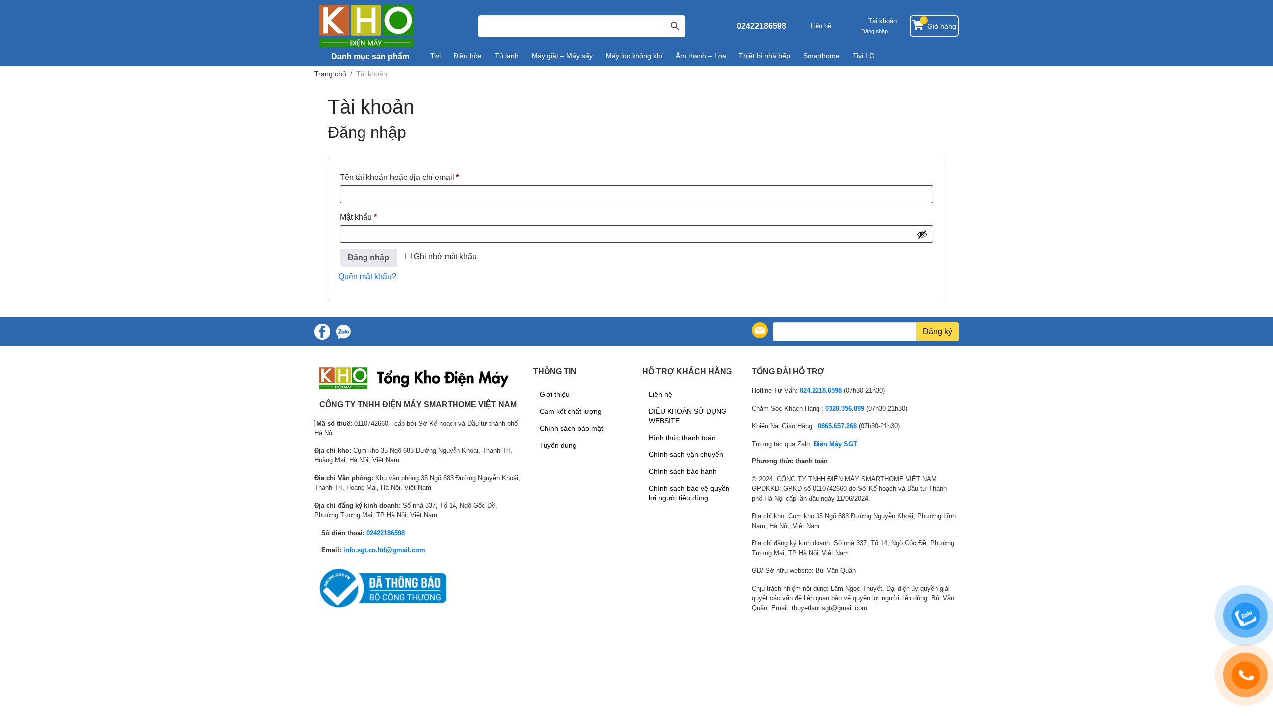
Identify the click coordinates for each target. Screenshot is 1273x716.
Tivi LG (864, 56)
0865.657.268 (837, 426)
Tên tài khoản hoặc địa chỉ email (408, 179)
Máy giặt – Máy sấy (562, 56)
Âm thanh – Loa (701, 56)
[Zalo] (343, 332)
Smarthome (821, 56)
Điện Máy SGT (835, 444)
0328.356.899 (844, 408)
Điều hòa (468, 56)
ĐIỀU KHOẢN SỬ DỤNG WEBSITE (688, 416)
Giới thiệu (555, 394)
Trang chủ (330, 74)
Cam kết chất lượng (571, 411)
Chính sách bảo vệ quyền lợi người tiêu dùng (689, 493)
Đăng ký (937, 331)
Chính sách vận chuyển (686, 454)
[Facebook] (322, 332)
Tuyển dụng (558, 445)
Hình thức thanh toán (682, 438)
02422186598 (761, 26)
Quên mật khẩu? (367, 276)
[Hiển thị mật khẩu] (922, 234)
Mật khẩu (367, 218)
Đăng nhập (368, 257)
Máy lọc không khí (634, 56)
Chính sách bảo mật (571, 428)
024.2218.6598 (821, 390)
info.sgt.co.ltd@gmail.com (384, 550)
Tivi (435, 56)
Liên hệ (821, 26)
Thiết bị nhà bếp (764, 56)
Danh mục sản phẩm (369, 56)
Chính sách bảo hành (683, 471)
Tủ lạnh (507, 56)
